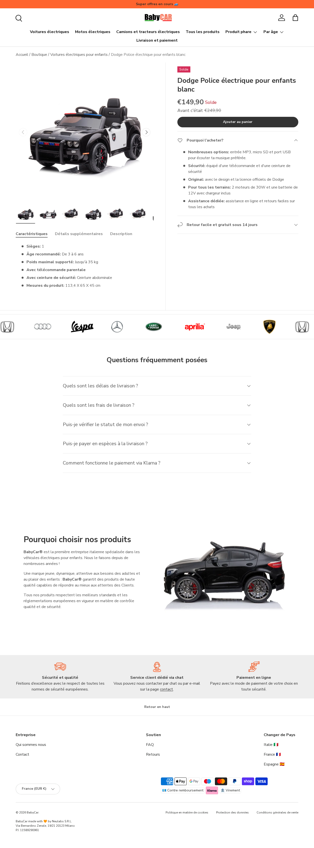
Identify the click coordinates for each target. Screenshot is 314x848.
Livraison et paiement (157, 40)
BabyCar (33, 812)
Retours (153, 754)
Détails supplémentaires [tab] (79, 234)
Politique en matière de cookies (187, 812)
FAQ (150, 744)
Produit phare (238, 32)
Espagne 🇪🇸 (274, 764)
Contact (22, 754)
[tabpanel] (85, 265)
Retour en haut (157, 707)
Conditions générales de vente (277, 812)
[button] (295, 17)
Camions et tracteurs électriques (148, 32)
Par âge (270, 32)
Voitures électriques (49, 32)
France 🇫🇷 (272, 754)
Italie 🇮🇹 (271, 744)
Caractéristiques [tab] (32, 234)
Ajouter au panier (237, 121)
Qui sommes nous (31, 744)
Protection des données (232, 812)
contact (166, 689)
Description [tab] (121, 234)
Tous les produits (203, 32)
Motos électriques (92, 32)
